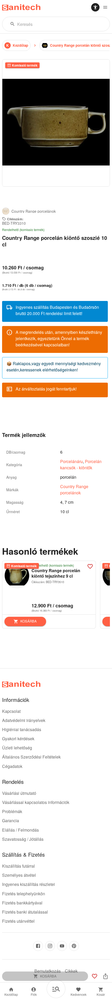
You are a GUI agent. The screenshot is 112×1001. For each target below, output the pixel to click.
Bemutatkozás (47, 971)
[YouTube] (62, 946)
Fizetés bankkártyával (22, 903)
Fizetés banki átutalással (25, 912)
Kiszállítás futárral (18, 866)
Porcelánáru (71, 461)
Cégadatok (12, 766)
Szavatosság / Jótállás (22, 839)
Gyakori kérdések (18, 739)
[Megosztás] (105, 976)
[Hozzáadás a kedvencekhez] (90, 566)
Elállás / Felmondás (20, 830)
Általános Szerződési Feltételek (31, 757)
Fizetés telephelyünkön (23, 894)
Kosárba (28, 621)
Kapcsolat (11, 711)
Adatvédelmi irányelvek (23, 720)
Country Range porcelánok (74, 489)
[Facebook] (38, 946)
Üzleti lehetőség (17, 748)
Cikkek (71, 971)
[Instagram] (50, 946)
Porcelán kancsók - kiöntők (81, 464)
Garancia (10, 821)
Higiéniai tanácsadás (21, 729)
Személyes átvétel (19, 875)
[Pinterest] (74, 946)
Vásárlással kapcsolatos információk (35, 802)
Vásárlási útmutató (19, 793)
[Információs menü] (105, 7)
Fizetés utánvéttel (18, 921)
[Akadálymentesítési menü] (95, 7)
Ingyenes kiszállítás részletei (28, 884)
